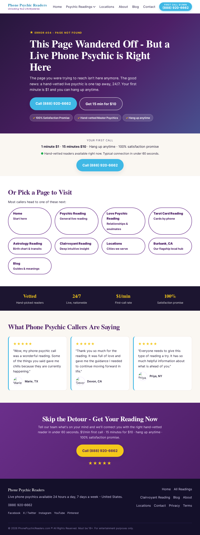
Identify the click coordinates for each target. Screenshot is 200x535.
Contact (149, 7)
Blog (135, 7)
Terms (187, 505)
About (123, 7)
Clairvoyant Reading (155, 497)
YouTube (59, 512)
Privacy (174, 505)
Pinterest (73, 512)
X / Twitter (29, 512)
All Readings (183, 489)
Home (57, 7)
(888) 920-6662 (20, 505)
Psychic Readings (79, 7)
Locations (106, 7)
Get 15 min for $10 (101, 104)
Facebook (14, 512)
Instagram (45, 512)
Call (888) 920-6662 (53, 103)
